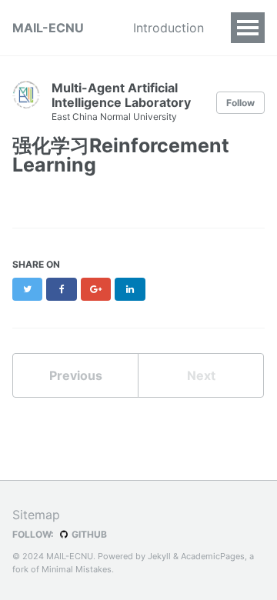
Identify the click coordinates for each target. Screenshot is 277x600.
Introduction (168, 27)
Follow (240, 102)
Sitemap (36, 514)
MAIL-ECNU (48, 27)
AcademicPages (213, 556)
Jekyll (159, 556)
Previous (75, 375)
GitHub (88, 534)
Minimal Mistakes (77, 569)
